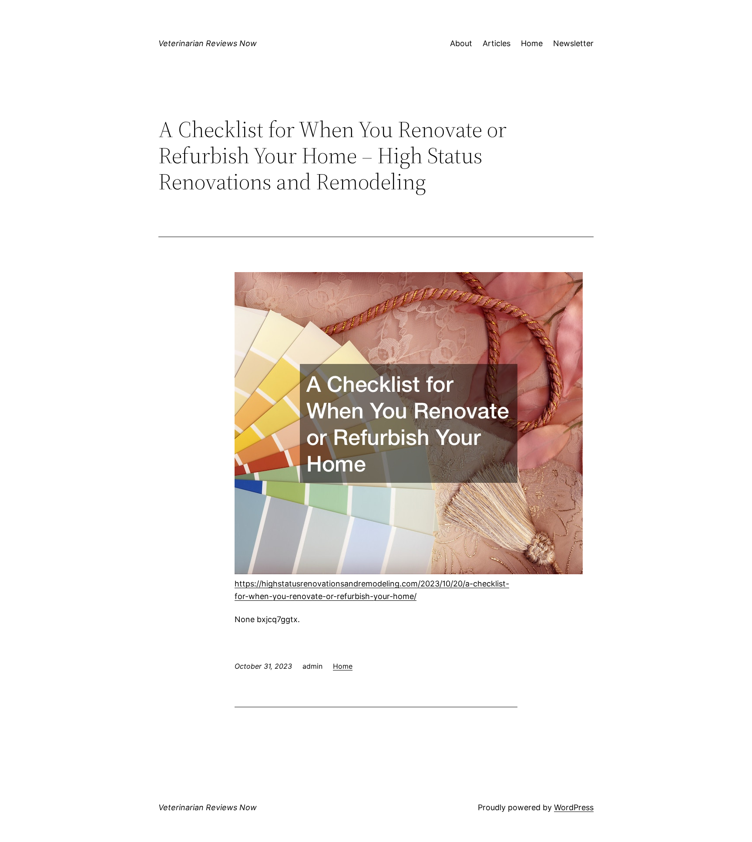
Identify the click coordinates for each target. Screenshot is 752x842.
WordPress (574, 807)
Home (532, 43)
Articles (496, 43)
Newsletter (573, 43)
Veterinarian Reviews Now (207, 43)
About (461, 43)
